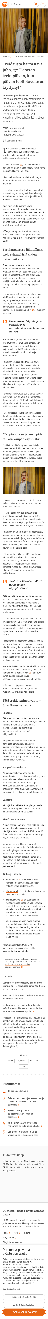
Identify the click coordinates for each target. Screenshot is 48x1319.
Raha (10, 1060)
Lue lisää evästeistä (11, 1289)
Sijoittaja (21, 1060)
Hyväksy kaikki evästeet (24, 1312)
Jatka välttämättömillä (24, 1297)
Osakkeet (34, 1060)
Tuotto (23, 1066)
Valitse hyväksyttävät (24, 1304)
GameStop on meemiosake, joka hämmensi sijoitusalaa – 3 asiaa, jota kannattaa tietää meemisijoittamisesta (24, 985)
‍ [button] (12, 57)
